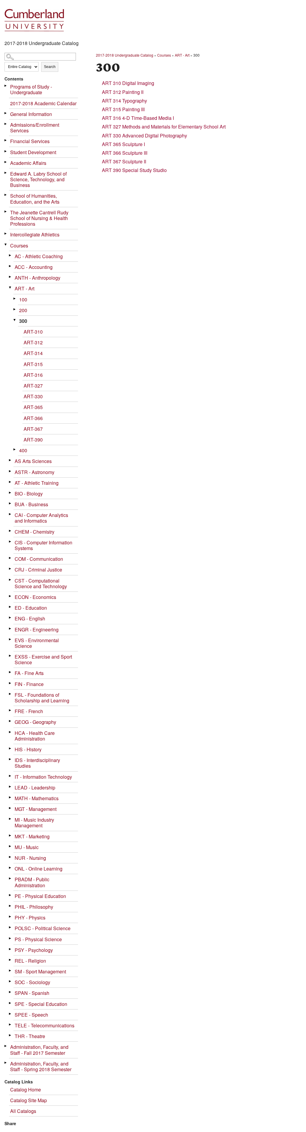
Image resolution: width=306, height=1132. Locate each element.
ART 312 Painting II (122, 92)
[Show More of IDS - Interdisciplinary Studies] (10, 759)
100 (23, 299)
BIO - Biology (29, 493)
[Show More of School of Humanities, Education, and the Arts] (5, 194)
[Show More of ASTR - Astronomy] (10, 471)
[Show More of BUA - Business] (10, 503)
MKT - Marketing (32, 836)
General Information (31, 114)
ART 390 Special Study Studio (134, 170)
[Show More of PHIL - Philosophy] (10, 906)
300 (23, 321)
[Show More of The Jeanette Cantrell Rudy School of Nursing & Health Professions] (5, 211)
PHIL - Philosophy (34, 906)
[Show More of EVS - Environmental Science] (10, 639)
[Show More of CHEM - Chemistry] (10, 530)
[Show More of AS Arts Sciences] (10, 460)
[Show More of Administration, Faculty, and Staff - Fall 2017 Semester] (5, 1046)
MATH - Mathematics (37, 798)
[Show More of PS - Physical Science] (10, 938)
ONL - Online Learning (38, 868)
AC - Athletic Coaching (39, 256)
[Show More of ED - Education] (10, 607)
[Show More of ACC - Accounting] (10, 266)
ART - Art (24, 288)
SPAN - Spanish (32, 992)
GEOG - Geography (35, 721)
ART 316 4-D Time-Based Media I (138, 117)
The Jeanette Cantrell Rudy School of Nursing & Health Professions (39, 218)
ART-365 (33, 407)
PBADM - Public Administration (32, 882)
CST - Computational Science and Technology (41, 583)
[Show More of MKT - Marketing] (10, 835)
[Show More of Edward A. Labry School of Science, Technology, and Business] (5, 172)
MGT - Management (35, 809)
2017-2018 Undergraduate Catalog (124, 55)
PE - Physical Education (40, 896)
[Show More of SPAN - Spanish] (10, 992)
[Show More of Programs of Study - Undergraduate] (5, 85)
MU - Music (27, 847)
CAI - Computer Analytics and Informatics (41, 518)
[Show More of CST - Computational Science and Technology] (10, 579)
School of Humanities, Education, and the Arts (34, 198)
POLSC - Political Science (43, 928)
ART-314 (33, 353)
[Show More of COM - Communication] (10, 558)
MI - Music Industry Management (34, 822)
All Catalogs (23, 1111)
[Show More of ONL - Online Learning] (10, 867)
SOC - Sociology (32, 982)
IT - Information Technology (43, 776)
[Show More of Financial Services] (5, 140)
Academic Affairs (28, 162)
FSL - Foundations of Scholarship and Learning (42, 697)
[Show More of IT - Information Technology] (10, 776)
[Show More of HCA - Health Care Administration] (10, 732)
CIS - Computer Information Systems (43, 545)
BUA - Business (31, 504)
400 (23, 450)
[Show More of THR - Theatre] (10, 1035)
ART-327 (33, 385)
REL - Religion (30, 960)
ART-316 (33, 374)
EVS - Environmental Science (37, 643)
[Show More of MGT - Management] (10, 808)
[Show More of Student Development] (5, 151)
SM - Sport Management (40, 971)
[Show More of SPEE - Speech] (10, 1013)
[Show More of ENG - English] (10, 617)
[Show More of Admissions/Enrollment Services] (5, 124)
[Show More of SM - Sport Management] (10, 970)
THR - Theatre (30, 1036)
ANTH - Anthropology (37, 277)
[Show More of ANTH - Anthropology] (10, 276)
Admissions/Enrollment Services (34, 127)
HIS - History (28, 749)
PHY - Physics (30, 917)
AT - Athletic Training (37, 482)
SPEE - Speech (31, 1014)
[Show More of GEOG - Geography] (10, 721)
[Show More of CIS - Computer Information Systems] (10, 541)
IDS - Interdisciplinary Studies (37, 763)
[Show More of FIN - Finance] (10, 683)
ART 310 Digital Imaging (128, 83)
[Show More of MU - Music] (10, 846)
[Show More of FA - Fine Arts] (10, 672)
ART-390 (33, 439)
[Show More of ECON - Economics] (10, 596)
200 (23, 310)
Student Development (33, 152)
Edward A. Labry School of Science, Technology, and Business (38, 179)
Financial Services (30, 141)
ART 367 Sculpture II (124, 161)
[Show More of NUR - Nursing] (10, 857)
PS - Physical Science (38, 939)
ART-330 (33, 396)
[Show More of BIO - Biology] (10, 492)
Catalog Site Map (28, 1100)
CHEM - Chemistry (34, 531)
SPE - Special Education (41, 1004)
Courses (19, 245)
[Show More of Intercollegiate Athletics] (5, 233)
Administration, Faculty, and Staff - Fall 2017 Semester (39, 1049)
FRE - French (29, 711)
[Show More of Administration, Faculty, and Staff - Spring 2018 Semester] (5, 1062)
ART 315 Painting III (123, 109)
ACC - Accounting (34, 267)
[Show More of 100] (14, 298)
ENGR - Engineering (37, 629)
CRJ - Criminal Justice (38, 569)
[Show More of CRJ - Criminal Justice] (10, 568)
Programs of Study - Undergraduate (31, 89)
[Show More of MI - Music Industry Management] (10, 818)
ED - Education (31, 607)
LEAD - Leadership (35, 787)
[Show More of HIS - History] (10, 748)
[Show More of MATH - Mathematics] (10, 797)
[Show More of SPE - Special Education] (10, 1003)
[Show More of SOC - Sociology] (10, 981)
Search (50, 67)
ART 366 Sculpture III (124, 152)
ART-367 (33, 428)
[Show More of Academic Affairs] (5, 162)
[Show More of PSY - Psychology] (10, 949)
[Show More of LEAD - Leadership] (10, 786)
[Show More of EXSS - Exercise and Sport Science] (10, 655)
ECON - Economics (35, 597)
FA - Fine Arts (29, 673)
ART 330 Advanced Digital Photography (144, 135)
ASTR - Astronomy (34, 472)
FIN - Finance (29, 684)
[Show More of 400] (14, 449)
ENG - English (30, 618)
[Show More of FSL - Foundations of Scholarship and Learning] (10, 694)
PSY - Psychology (34, 950)
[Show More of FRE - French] (10, 710)
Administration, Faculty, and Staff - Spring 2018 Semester (40, 1066)
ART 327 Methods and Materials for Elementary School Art (164, 126)
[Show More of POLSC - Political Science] (10, 927)
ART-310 (33, 331)
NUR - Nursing (30, 857)
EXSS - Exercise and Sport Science (43, 659)
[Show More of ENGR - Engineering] (10, 628)
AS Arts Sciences (33, 461)
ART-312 (33, 342)
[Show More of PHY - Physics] (10, 916)
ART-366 (33, 418)
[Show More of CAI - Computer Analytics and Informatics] (10, 514)
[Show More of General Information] (5, 113)
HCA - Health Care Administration (35, 736)
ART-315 (33, 364)
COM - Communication (39, 558)
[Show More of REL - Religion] (10, 959)
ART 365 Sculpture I (123, 144)
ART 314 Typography (124, 100)
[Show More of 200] (14, 309)
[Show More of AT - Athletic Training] (10, 482)
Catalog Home (25, 1089)
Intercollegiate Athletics (34, 234)
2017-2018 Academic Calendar (43, 103)
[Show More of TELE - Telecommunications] (10, 1024)
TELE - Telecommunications (44, 1025)
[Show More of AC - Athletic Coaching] (10, 255)
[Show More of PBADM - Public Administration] (10, 878)
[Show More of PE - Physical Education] (10, 895)
